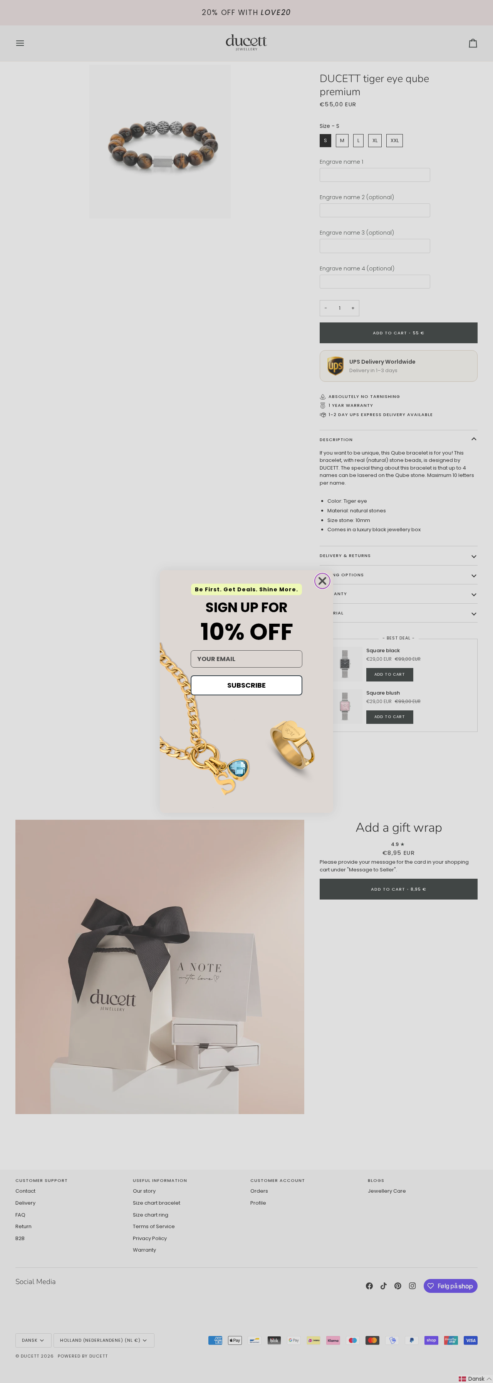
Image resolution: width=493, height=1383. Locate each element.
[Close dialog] (322, 581)
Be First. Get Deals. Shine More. (246, 589)
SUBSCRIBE (246, 685)
